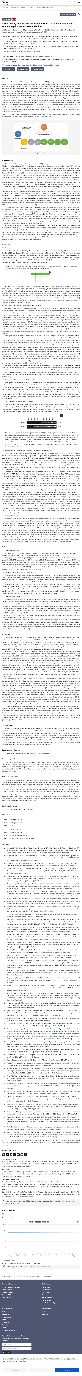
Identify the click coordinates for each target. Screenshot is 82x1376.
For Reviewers (46, 1290)
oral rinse (15, 116)
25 (11, 291)
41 (53, 692)
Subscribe (6, 1353)
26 (13, 291)
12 (61, 193)
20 (56, 200)
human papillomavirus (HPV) (20, 114)
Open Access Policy (8, 1292)
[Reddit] (22, 1155)
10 (72, 184)
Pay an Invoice (7, 1290)
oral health (23, 116)
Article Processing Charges (11, 1287)
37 (20, 658)
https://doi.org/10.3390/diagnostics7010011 (36, 56)
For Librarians (46, 1295)
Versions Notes (38, 69)
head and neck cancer (66, 114)
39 (24, 658)
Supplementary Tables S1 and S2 (14, 310)
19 (54, 200)
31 (69, 329)
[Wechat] (18, 1155)
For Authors (46, 1287)
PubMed (66, 852)
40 (20, 681)
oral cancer (53, 114)
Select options (7, 1344)
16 (48, 200)
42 (71, 742)
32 (7, 356)
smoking (45, 116)
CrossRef (58, 852)
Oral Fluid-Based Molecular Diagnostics (44, 65)
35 (47, 642)
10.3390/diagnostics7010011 (44, 8)
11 (59, 193)
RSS (38, 1276)
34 (35, 577)
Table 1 (59, 253)
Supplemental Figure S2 (11, 513)
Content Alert (47, 1276)
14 (29, 196)
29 (12, 300)
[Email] (4, 1155)
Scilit (4, 1320)
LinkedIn (45, 1312)
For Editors (46, 1292)
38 (22, 658)
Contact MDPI (6, 1295)
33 (48, 392)
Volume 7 (23, 8)
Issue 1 (31, 8)
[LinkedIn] (11, 1155)
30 (29, 322)
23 (47, 214)
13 (63, 193)
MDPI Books (6, 1314)
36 (75, 653)
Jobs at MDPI (6, 1297)
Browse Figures (23, 69)
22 (11, 209)
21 (35, 205)
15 (46, 200)
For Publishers (47, 1297)
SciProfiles (5, 1322)
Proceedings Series (8, 1330)
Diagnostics (14, 8)
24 (26, 218)
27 (15, 291)
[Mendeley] (25, 1155)
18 (52, 200)
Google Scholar (47, 852)
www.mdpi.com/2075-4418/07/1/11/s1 (43, 753)
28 (41, 295)
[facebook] (14, 1155)
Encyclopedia (6, 1325)
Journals (5, 8)
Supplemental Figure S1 (11, 469)
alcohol (52, 116)
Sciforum (5, 1312)
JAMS (4, 1327)
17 (50, 200)
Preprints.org (6, 1317)
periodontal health (34, 116)
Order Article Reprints (68, 14)
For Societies (46, 1300)
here (17, 1203)
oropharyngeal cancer (40, 114)
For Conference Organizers (51, 1303)
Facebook (45, 1314)
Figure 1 (54, 411)
